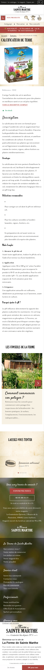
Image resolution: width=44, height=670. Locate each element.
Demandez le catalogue (13, 582)
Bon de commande (11, 585)
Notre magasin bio (11, 559)
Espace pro (30, 2)
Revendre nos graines (12, 605)
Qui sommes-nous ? (12, 549)
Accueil (4, 36)
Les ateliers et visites (12, 555)
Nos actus (21, 24)
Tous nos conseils (11, 588)
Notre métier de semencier (15, 552)
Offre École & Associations (14, 609)
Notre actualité (10, 562)
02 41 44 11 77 (22, 498)
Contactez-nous (22, 491)
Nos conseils (34, 24)
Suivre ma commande (12, 576)
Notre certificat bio (11, 602)
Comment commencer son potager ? (20, 395)
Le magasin (21, 2)
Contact (4, 2)
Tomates (13, 36)
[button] (10, 17)
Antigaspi (8, 24)
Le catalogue (12, 2)
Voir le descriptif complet (15, 105)
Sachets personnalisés (13, 612)
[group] (22, 465)
